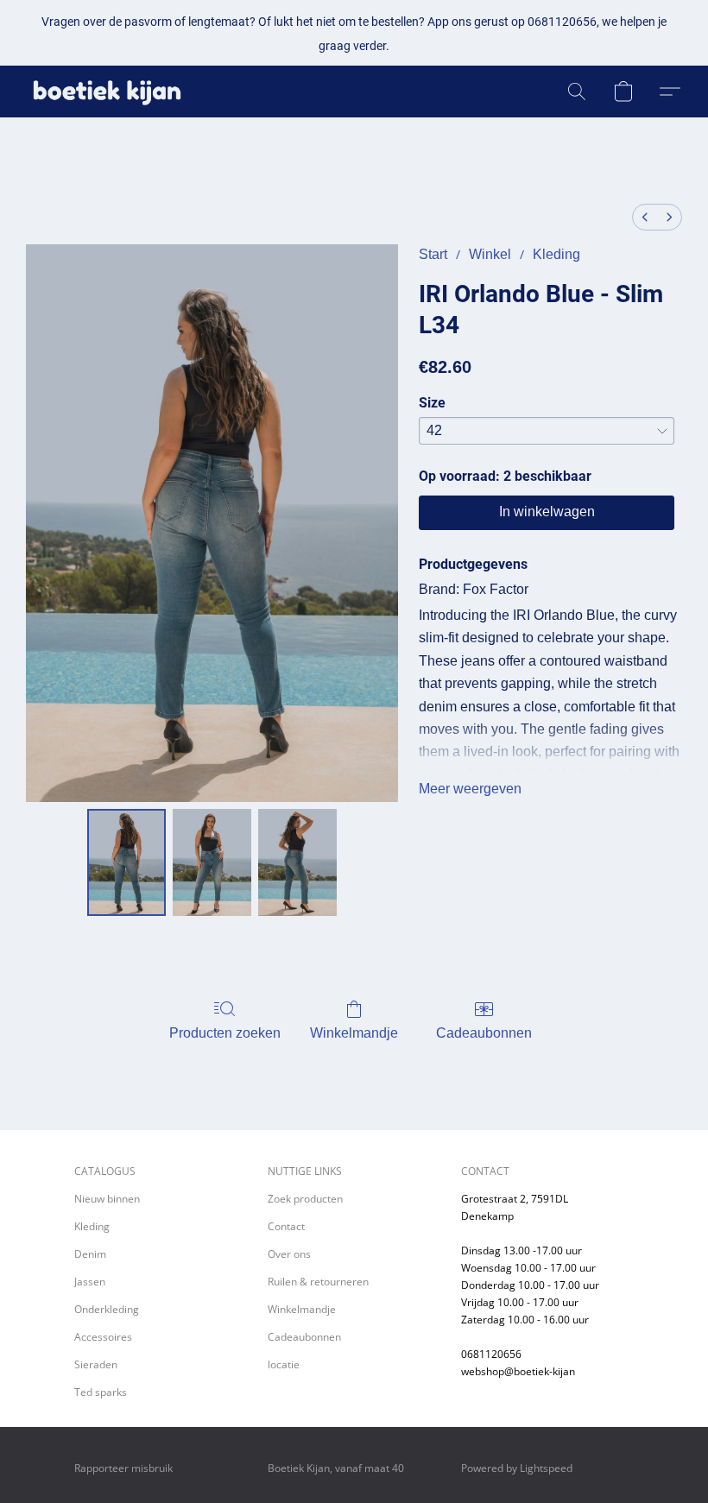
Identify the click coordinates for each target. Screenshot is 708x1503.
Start (433, 254)
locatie (284, 1364)
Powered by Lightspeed (516, 1468)
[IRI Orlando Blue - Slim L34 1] (212, 862)
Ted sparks (100, 1392)
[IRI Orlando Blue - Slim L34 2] (297, 862)
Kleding (556, 254)
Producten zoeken (225, 1033)
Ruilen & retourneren (318, 1281)
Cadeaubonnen (484, 1033)
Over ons (289, 1254)
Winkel (490, 254)
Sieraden (95, 1364)
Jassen (89, 1281)
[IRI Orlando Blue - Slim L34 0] (126, 862)
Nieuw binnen (107, 1198)
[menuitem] (645, 217)
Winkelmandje (354, 1033)
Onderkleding (106, 1309)
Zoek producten (305, 1198)
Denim (90, 1254)
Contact (286, 1226)
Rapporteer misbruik (123, 1468)
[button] (107, 91)
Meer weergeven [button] (470, 788)
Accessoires (103, 1336)
